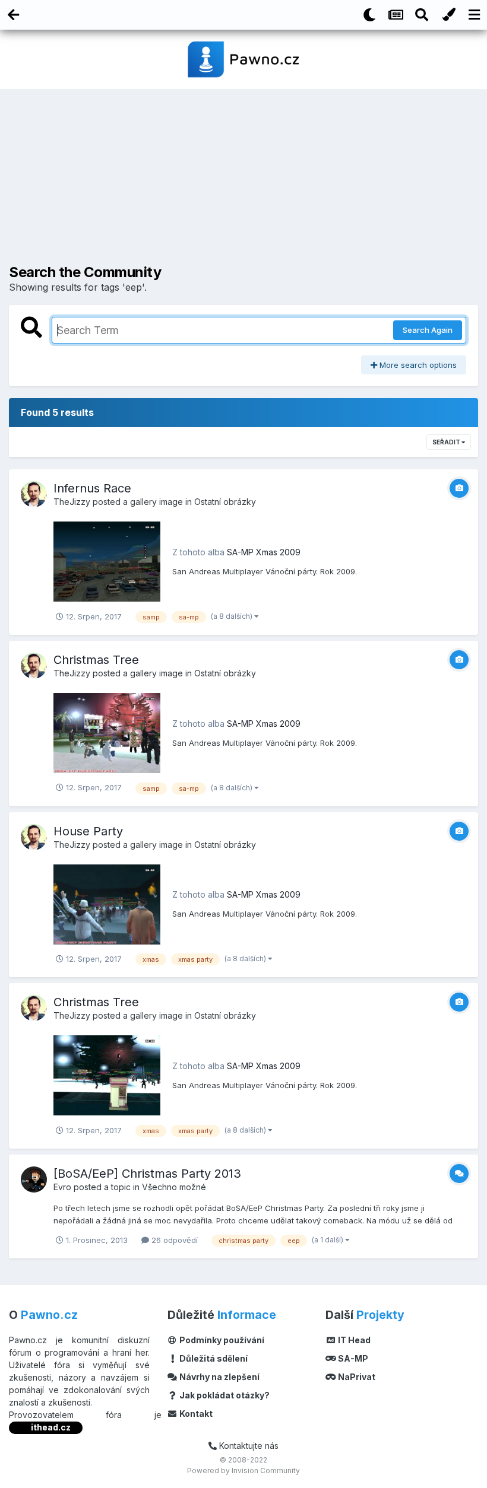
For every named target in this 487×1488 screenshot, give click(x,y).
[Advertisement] (243, 181)
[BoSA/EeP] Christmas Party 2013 (147, 1173)
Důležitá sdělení (213, 1358)
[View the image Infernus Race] (106, 560)
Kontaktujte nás (248, 1446)
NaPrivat (355, 1377)
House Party (88, 831)
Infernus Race (92, 488)
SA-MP (352, 1358)
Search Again (428, 330)
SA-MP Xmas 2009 (264, 552)
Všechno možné (174, 1187)
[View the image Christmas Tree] (106, 732)
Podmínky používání (221, 1340)
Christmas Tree (96, 660)
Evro (62, 1187)
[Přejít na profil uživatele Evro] (34, 1179)
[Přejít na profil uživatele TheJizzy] (34, 494)
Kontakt (195, 1413)
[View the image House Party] (106, 903)
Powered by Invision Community (243, 1470)
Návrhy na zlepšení (219, 1377)
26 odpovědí (173, 1240)
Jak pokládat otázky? (224, 1395)
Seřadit (446, 442)
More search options (417, 365)
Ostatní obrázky (225, 502)
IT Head (353, 1340)
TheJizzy (71, 502)
